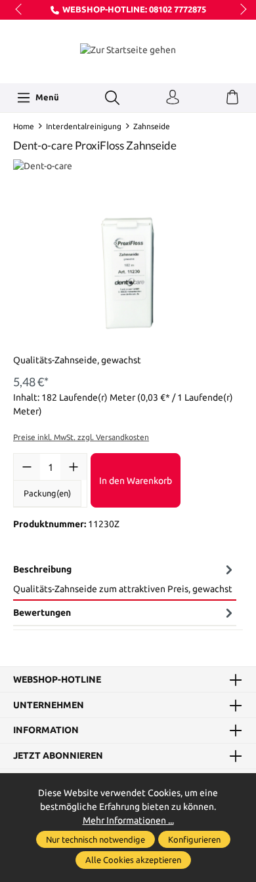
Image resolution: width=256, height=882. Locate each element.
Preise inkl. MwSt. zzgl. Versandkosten (81, 437)
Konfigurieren (194, 839)
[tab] (124, 579)
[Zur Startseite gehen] (128, 50)
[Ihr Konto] (172, 98)
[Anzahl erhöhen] (73, 467)
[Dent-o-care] (128, 166)
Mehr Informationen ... (128, 820)
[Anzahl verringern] (27, 467)
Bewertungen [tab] (42, 612)
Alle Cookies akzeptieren (133, 859)
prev (19, 10)
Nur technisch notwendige (95, 839)
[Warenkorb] (232, 98)
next (239, 10)
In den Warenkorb (135, 480)
